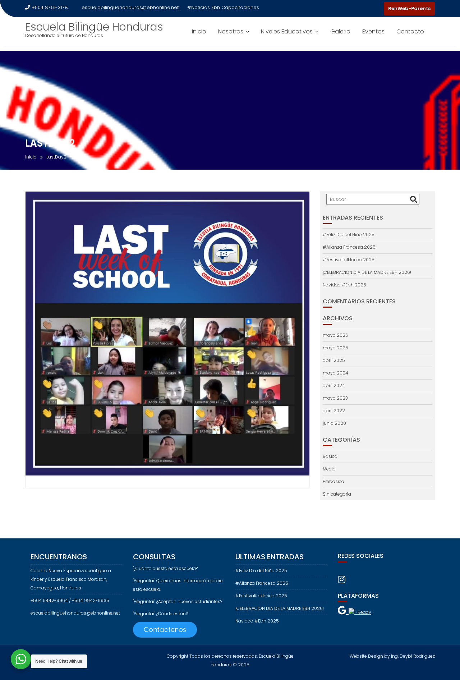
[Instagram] (376, 8)
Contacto (410, 31)
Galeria (340, 31)
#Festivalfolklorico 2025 (348, 260)
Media (329, 469)
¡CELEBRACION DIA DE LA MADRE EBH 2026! (367, 272)
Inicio (199, 31)
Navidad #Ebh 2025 (344, 285)
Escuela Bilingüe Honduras (94, 27)
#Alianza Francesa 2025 (349, 247)
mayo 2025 (335, 348)
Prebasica (333, 481)
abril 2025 (334, 360)
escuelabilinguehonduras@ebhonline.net (130, 7)
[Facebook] (363, 8)
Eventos (373, 31)
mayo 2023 (335, 398)
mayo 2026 (335, 335)
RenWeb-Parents (409, 8)
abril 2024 (334, 385)
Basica (330, 456)
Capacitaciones (240, 7)
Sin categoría (337, 494)
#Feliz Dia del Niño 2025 (348, 234)
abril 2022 (334, 411)
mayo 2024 (335, 373)
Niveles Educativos (287, 31)
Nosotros (230, 31)
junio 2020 (334, 423)
